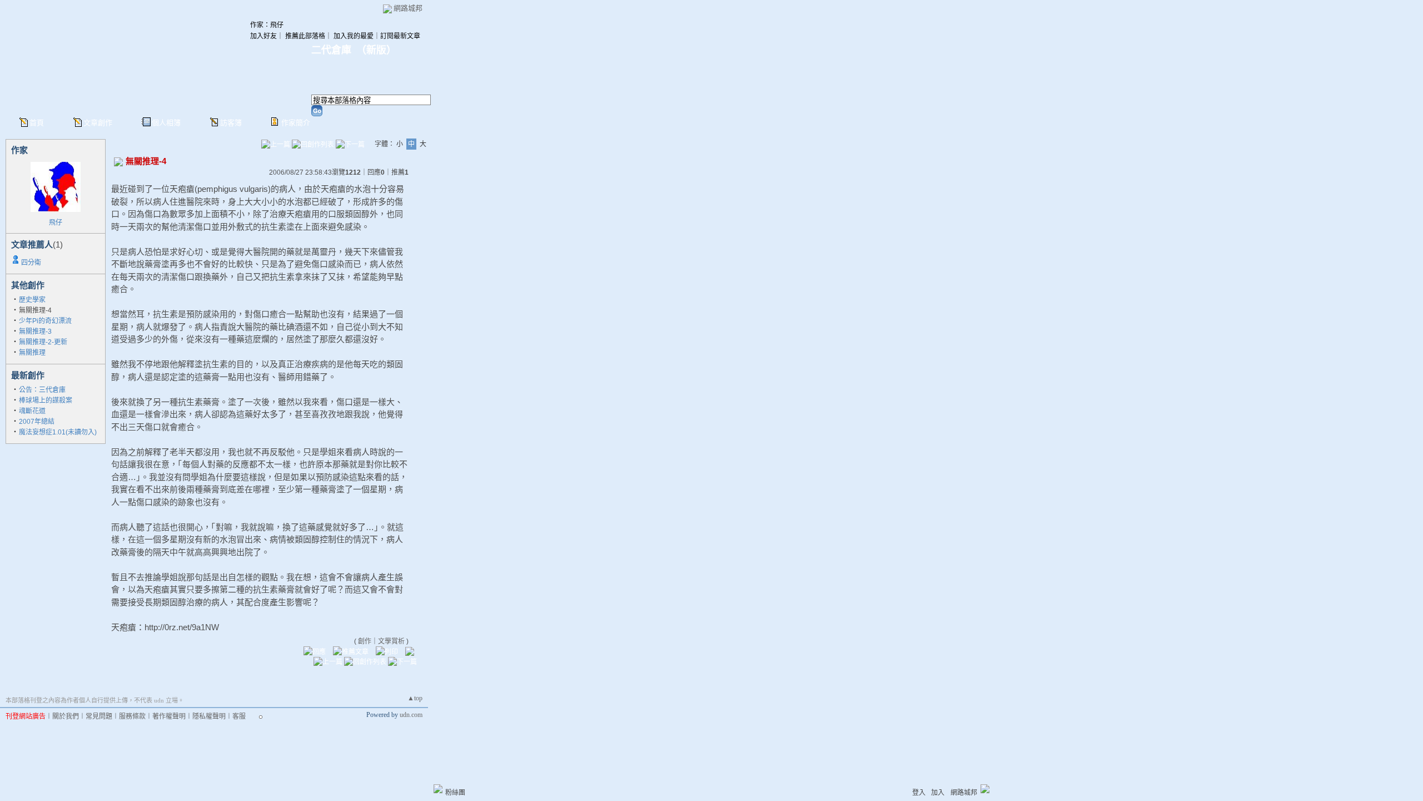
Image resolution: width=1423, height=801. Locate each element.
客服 (239, 716)
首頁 (36, 122)
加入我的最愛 (354, 36)
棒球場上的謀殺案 (45, 400)
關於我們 (65, 716)
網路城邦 (408, 8)
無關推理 (32, 353)
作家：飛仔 (266, 25)
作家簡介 (295, 122)
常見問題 (99, 716)
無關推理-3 (35, 331)
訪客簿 (231, 122)
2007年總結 (36, 422)
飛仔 (55, 222)
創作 (364, 641)
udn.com (411, 715)
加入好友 (263, 36)
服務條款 (132, 716)
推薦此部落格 (305, 36)
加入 (937, 793)
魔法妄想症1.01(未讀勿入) (58, 432)
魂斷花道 (32, 411)
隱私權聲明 (209, 716)
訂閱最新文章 (400, 36)
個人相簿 (166, 122)
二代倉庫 (331, 50)
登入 (919, 793)
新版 (376, 50)
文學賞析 (391, 641)
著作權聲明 (169, 716)
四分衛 (31, 262)
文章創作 (97, 122)
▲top (414, 698)
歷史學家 (32, 300)
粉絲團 (455, 793)
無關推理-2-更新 (43, 342)
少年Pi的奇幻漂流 (45, 321)
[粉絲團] (438, 788)
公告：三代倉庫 (42, 390)
